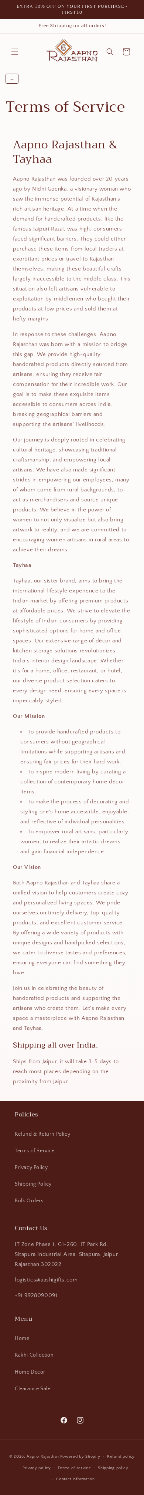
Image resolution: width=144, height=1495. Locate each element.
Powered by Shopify (80, 1456)
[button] (15, 52)
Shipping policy (113, 1468)
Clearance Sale (32, 1389)
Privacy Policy (31, 1167)
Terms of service (74, 1468)
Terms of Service (35, 1151)
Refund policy (121, 1456)
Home (22, 1338)
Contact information (75, 1479)
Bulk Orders (29, 1201)
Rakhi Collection (34, 1355)
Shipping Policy (33, 1184)
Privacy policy (37, 1468)
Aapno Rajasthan (43, 1456)
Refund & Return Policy (42, 1134)
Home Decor (30, 1372)
